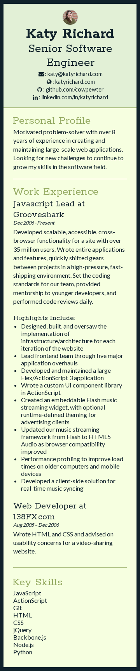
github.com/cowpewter (75, 89)
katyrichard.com (75, 81)
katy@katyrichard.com (75, 74)
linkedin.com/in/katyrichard (75, 97)
